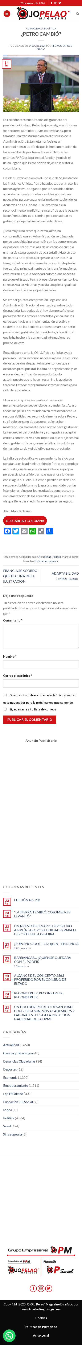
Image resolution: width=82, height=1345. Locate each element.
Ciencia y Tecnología (18, 1053)
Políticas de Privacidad (41, 1327)
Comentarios (22, 948)
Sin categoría (12, 1134)
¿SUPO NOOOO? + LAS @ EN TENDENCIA (46, 944)
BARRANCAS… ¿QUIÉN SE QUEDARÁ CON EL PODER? (42, 959)
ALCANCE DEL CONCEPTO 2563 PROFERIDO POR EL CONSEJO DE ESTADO (40, 979)
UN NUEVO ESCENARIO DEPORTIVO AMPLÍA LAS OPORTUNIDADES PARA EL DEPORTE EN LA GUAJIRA (45, 930)
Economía (10, 1077)
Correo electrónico (17, 675)
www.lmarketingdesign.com (41, 1309)
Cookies (41, 1318)
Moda (7, 1110)
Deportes (10, 1069)
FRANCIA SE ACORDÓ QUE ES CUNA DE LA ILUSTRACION (20, 575)
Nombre (9, 656)
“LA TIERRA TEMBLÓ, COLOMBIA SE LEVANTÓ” (42, 914)
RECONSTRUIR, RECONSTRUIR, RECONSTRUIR (38, 995)
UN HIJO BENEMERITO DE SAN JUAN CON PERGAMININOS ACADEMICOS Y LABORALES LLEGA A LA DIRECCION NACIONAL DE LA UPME (44, 1013)
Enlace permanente (47, 561)
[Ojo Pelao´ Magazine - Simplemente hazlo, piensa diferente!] (43, 13)
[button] (9, 1335)
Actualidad (34, 28)
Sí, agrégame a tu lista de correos (32, 709)
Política (50, 28)
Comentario (12, 620)
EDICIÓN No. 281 (27, 900)
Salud (7, 1126)
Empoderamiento (15, 1085)
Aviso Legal (41, 1335)
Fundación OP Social (18, 1102)
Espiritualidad (13, 1094)
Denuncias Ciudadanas (19, 1061)
